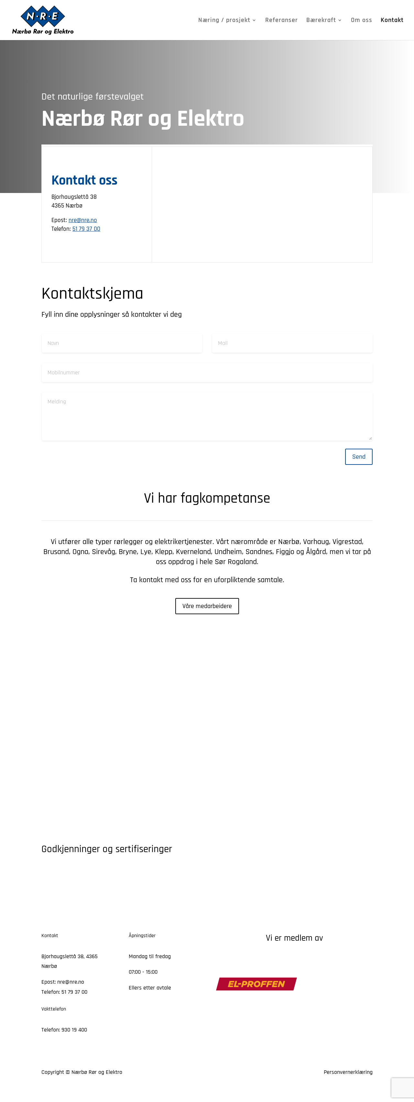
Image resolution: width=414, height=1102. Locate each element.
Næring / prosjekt (224, 21)
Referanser (281, 21)
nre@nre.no (83, 220)
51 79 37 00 (86, 229)
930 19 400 (74, 1029)
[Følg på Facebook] (134, 1007)
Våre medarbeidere (207, 606)
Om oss (361, 21)
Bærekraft (321, 21)
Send (358, 457)
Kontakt (392, 21)
